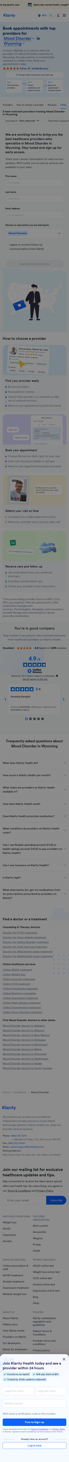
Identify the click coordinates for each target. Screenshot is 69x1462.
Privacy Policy (59, 1429)
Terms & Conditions (39, 1429)
